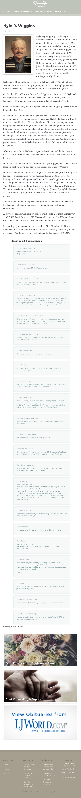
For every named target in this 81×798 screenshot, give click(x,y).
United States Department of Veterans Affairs (48, 767)
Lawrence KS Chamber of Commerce (47, 782)
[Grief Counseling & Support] (40, 686)
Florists (6, 765)
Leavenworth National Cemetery (49, 774)
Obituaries (7, 11)
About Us (48, 11)
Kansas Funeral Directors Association (29, 775)
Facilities (39, 11)
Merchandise (28, 11)
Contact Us (58, 11)
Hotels (6, 769)
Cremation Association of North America (29, 784)
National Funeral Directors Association (29, 767)
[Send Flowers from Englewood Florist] (40, 650)
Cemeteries (8, 773)
